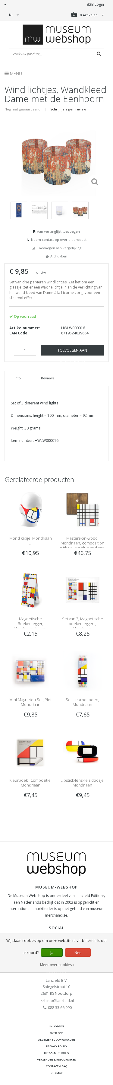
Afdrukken (58, 256)
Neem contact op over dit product (58, 239)
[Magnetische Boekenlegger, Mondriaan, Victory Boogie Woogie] (30, 589)
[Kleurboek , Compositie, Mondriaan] (30, 751)
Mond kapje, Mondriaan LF (30, 540)
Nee (77, 952)
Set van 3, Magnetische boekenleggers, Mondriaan (82, 623)
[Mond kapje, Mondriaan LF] (30, 509)
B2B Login (95, 4)
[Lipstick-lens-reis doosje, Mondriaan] (82, 751)
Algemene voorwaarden (56, 1040)
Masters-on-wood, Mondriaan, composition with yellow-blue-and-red (82, 542)
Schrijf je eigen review (68, 109)
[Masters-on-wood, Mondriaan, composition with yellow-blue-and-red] (82, 509)
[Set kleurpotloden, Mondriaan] (82, 670)
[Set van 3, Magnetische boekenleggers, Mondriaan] (82, 589)
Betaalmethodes (56, 1053)
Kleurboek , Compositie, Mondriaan (30, 782)
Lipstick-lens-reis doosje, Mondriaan (83, 782)
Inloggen (56, 1026)
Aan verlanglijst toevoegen (58, 231)
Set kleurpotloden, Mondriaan (82, 702)
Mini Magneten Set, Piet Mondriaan (30, 702)
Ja (51, 952)
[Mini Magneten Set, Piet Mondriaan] (30, 670)
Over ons (57, 1033)
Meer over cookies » (57, 964)
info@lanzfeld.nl (60, 1000)
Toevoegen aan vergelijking (59, 248)
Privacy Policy (56, 1046)
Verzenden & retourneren (56, 1059)
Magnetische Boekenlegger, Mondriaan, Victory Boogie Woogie (30, 626)
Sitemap (56, 1073)
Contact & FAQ (56, 1066)
